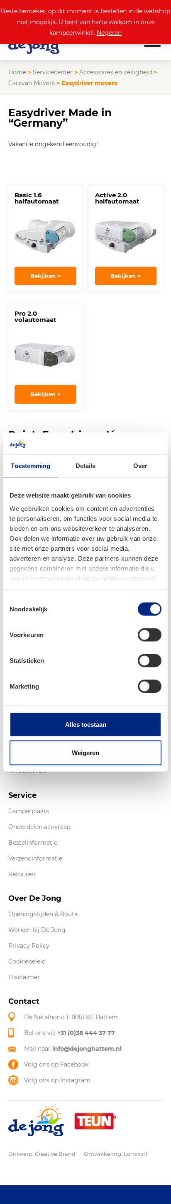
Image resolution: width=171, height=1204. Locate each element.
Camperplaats (28, 811)
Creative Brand (55, 1153)
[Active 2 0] (126, 236)
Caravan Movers (31, 83)
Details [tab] (86, 465)
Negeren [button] (109, 33)
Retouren (21, 874)
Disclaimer (24, 977)
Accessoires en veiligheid (115, 72)
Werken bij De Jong (37, 930)
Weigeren (85, 752)
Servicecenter (53, 72)
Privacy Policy (28, 945)
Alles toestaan (85, 724)
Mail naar (73, 1048)
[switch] (149, 635)
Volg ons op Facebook (56, 1064)
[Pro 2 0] (45, 355)
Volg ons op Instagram (57, 1080)
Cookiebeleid (27, 961)
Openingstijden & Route (43, 914)
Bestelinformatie (32, 842)
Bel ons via (69, 1033)
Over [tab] (140, 465)
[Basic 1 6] (45, 236)
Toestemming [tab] (30, 465)
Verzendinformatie (35, 858)
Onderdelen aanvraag (39, 827)
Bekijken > (45, 276)
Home (17, 72)
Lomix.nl (135, 1153)
